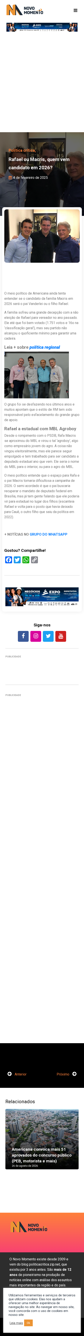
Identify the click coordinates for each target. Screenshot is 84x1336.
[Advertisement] (42, 83)
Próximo (63, 1074)
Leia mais (16, 1323)
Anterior (20, 1074)
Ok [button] (28, 1323)
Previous (12, 1143)
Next (72, 1143)
